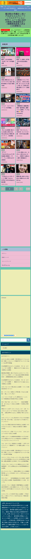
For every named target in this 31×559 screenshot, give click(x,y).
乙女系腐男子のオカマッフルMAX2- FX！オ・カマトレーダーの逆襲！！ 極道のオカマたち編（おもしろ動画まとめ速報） (15, 368)
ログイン (4, 253)
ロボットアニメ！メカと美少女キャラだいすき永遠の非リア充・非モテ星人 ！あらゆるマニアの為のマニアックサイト (15, 419)
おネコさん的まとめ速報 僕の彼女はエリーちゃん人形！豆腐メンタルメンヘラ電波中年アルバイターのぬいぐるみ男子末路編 (15, 361)
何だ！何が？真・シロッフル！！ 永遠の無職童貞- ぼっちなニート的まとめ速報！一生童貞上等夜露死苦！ (15, 403)
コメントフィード (6, 261)
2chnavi (3, 297)
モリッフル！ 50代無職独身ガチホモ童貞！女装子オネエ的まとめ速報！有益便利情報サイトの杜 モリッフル (15, 480)
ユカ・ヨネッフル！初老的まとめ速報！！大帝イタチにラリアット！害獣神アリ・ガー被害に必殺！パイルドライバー (15, 445)
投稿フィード (5, 257)
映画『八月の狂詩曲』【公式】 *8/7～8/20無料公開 (7, 61)
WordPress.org (6, 265)
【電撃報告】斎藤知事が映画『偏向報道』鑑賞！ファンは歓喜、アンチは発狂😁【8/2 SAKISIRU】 (23, 109)
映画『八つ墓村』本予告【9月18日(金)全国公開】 (23, 61)
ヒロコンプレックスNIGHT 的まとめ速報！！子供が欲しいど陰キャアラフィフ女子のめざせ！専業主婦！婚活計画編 (15, 495)
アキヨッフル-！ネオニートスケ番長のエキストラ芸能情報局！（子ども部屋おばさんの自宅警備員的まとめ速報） (15, 466)
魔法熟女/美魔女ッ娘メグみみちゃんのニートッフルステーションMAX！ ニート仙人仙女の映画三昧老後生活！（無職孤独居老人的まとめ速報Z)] (15, 374)
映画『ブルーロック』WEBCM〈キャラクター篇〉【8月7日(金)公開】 (23, 131)
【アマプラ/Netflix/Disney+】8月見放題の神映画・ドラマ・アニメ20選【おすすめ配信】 (7, 156)
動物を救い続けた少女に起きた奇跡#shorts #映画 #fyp (23, 178)
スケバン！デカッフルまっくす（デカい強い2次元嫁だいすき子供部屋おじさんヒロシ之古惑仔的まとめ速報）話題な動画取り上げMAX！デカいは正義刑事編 (15, 459)
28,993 (28, 188)
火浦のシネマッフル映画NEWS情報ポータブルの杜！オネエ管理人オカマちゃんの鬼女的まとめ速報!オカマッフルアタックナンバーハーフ (15, 438)
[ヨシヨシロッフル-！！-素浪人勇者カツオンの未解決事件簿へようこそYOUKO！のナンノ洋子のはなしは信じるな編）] (15, 473)
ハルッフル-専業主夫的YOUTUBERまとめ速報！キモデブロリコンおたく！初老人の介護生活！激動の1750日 (15, 426)
